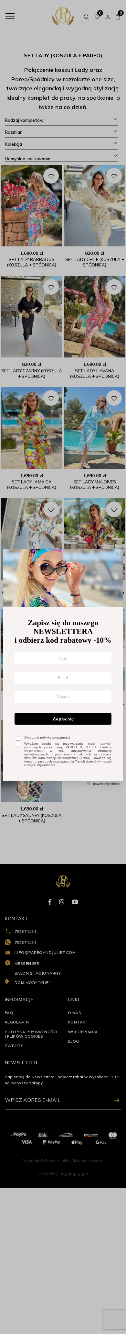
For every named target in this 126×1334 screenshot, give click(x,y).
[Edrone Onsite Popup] (63, 667)
